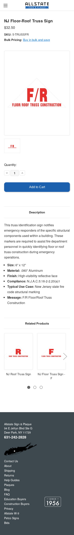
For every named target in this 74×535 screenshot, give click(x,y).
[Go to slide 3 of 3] (41, 387)
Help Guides (12, 480)
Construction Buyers (16, 504)
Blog (7, 489)
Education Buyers (15, 499)
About (7, 466)
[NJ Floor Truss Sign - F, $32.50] (51, 351)
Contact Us (11, 461)
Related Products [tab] (37, 323)
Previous (5, 356)
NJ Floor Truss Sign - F (51, 376)
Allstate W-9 (11, 513)
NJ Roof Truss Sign (18, 374)
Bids (6, 523)
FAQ (7, 494)
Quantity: (10, 164)
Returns (9, 475)
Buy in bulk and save (36, 40)
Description (37, 212)
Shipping (9, 471)
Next (65, 356)
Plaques (9, 485)
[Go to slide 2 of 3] (34, 387)
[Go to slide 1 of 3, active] (28, 387)
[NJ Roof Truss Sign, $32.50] (18, 351)
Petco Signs (11, 518)
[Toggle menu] (5, 5)
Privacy (8, 508)
